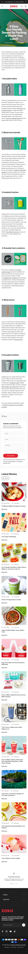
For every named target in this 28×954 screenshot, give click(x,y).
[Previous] (2, 2)
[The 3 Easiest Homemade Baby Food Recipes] (14, 811)
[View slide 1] (11, 884)
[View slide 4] (17, 884)
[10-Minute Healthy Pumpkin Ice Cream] (14, 491)
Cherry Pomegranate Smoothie (11, 599)
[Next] (26, 2)
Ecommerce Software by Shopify (18, 944)
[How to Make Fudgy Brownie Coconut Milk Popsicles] (14, 680)
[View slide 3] (15, 884)
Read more (4, 509)
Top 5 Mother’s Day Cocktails (11, 858)
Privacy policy (13, 947)
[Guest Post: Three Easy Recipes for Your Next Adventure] (14, 779)
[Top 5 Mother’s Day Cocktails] (14, 844)
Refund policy (7, 947)
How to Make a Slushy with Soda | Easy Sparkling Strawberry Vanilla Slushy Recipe (12, 761)
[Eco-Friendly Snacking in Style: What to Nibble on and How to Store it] (14, 553)
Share (5, 416)
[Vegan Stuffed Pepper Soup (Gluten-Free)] (14, 616)
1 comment (16, 564)
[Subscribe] (23, 925)
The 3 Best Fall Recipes (9, 536)
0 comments (16, 503)
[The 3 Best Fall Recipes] (14, 522)
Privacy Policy (12, 461)
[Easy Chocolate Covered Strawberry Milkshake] (14, 648)
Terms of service (20, 947)
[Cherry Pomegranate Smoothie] (14, 585)
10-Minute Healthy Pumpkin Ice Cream (14, 506)
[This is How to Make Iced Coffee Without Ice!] (14, 713)
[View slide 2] (13, 884)
